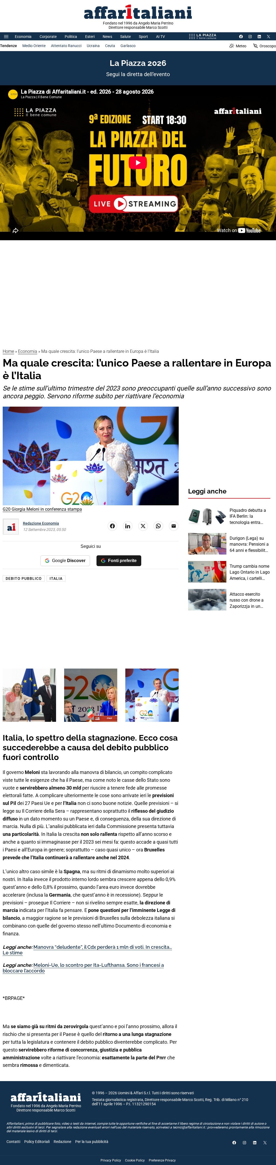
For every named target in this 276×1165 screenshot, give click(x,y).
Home (8, 351)
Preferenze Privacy (162, 1160)
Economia (23, 36)
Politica (71, 36)
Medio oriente (34, 46)
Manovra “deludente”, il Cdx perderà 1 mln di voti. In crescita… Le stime (87, 950)
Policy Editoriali (37, 1141)
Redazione (62, 1141)
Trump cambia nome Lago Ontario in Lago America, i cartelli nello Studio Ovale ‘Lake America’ (250, 572)
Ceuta (110, 46)
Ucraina (93, 46)
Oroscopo (268, 46)
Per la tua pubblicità (91, 1141)
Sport (143, 36)
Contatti (13, 1141)
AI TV (160, 36)
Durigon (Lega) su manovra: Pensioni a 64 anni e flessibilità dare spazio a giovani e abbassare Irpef (250, 544)
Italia (56, 578)
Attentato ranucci (66, 46)
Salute (125, 36)
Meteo (241, 46)
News (107, 36)
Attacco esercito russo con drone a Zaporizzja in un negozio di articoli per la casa (250, 600)
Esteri (90, 36)
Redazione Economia (41, 523)
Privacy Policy (111, 1160)
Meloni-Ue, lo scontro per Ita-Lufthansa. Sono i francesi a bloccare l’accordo (83, 968)
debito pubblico (24, 578)
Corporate (48, 36)
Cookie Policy (135, 1160)
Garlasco (128, 46)
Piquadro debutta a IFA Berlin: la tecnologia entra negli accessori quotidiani (248, 516)
